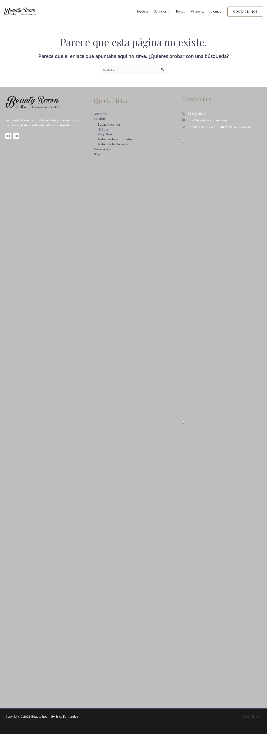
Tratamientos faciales (113, 144)
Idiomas (215, 11)
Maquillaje (105, 134)
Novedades (102, 149)
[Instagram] (16, 136)
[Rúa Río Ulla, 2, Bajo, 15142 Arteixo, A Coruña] (217, 127)
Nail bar (103, 129)
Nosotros (142, 11)
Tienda (180, 11)
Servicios (160, 11)
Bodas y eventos (109, 124)
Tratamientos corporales (115, 139)
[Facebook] (8, 136)
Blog (97, 154)
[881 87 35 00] (194, 113)
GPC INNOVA (252, 716)
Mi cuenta (197, 11)
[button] (245, 12)
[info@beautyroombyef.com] (204, 120)
